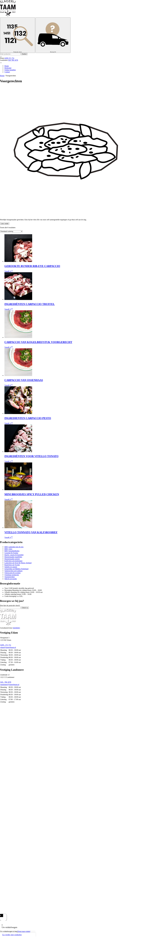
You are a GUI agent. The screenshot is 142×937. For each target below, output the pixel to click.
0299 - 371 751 (5, 645)
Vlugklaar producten (11, 575)
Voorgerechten (9, 577)
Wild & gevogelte (10, 579)
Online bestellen (10, 70)
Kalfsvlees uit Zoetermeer (13, 561)
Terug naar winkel (23, 931)
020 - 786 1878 (5, 682)
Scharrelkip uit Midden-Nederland (16, 569)
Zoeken (24, 54)
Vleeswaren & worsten (12, 573)
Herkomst (7, 68)
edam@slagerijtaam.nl (8, 647)
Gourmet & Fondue (11, 553)
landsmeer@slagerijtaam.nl (9, 684)
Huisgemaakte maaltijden (13, 557)
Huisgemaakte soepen (12, 559)
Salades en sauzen (10, 567)
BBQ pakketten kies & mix (14, 547)
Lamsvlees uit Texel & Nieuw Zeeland (18, 563)
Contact (7, 72)
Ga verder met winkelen (12, 935)
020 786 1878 (13, 60)
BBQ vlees (8, 549)
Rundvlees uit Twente (12, 565)
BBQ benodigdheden (11, 551)
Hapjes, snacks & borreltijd (13, 555)
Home (6, 66)
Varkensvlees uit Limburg (13, 571)
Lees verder (4, 223)
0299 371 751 (9, 58)
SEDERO (16, 628)
